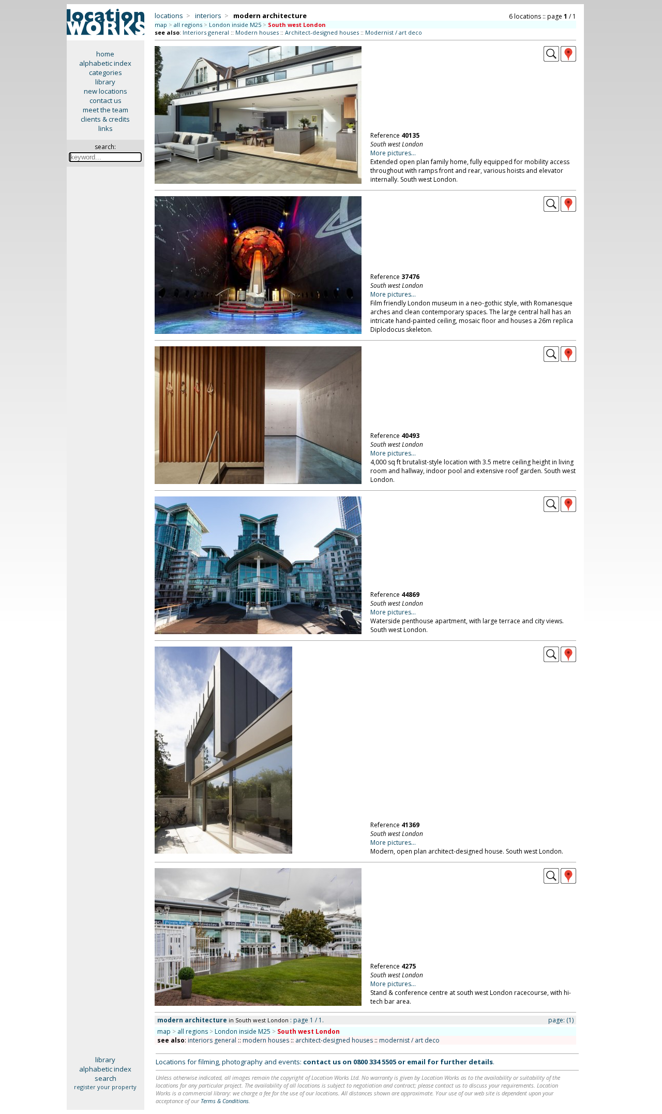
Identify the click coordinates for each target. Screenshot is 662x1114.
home (105, 53)
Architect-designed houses (322, 32)
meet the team (105, 109)
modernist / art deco (409, 1040)
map (161, 24)
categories (105, 72)
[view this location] (551, 59)
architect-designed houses (334, 1040)
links (105, 128)
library (105, 81)
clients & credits (105, 119)
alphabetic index (105, 63)
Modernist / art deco (393, 32)
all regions (188, 24)
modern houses (266, 1040)
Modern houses (257, 32)
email (416, 1061)
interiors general (212, 1040)
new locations (105, 91)
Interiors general (206, 32)
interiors (208, 15)
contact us (105, 100)
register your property (105, 1087)
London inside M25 (235, 24)
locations (169, 15)
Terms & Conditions (225, 1101)
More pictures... (393, 153)
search (105, 1078)
